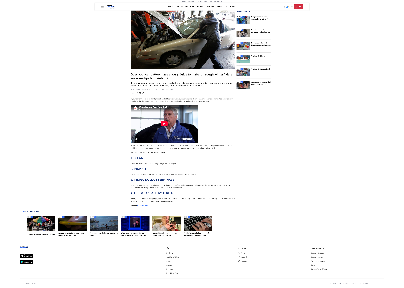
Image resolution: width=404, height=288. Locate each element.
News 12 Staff (135, 89)
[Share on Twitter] (140, 93)
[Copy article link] (143, 93)
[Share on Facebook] (137, 93)
